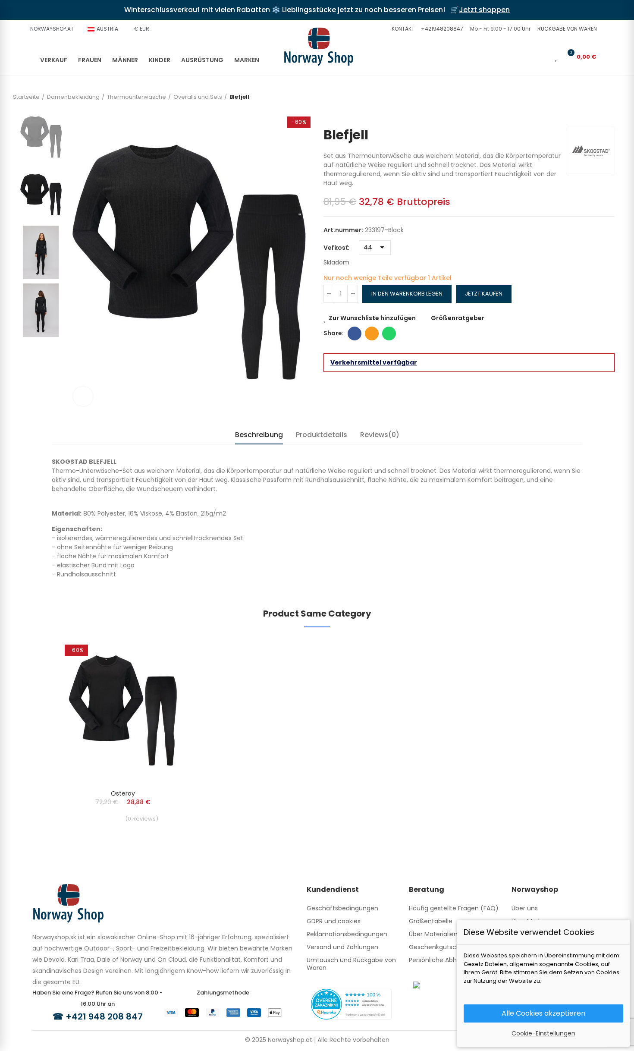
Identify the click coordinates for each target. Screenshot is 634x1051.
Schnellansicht (159, 670)
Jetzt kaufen (483, 293)
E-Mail (372, 333)
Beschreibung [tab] (259, 435)
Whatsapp (389, 333)
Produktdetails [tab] (321, 435)
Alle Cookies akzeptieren (543, 1013)
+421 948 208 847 (104, 1016)
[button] (402, 29)
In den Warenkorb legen (407, 293)
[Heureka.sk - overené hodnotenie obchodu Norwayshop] (351, 1003)
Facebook (354, 333)
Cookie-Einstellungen (543, 1033)
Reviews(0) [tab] (379, 435)
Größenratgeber (457, 318)
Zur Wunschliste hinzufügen (372, 318)
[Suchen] (530, 56)
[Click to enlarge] (83, 396)
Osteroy (123, 793)
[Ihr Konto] (544, 56)
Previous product (608, 114)
